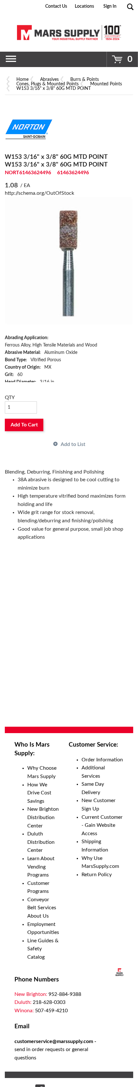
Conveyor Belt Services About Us (41, 908)
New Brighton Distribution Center (43, 817)
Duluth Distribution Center (41, 842)
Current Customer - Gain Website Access (102, 825)
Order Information (102, 759)
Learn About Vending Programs (41, 866)
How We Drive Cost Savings (39, 793)
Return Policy (97, 874)
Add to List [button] (73, 444)
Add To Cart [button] (24, 424)
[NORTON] (29, 129)
